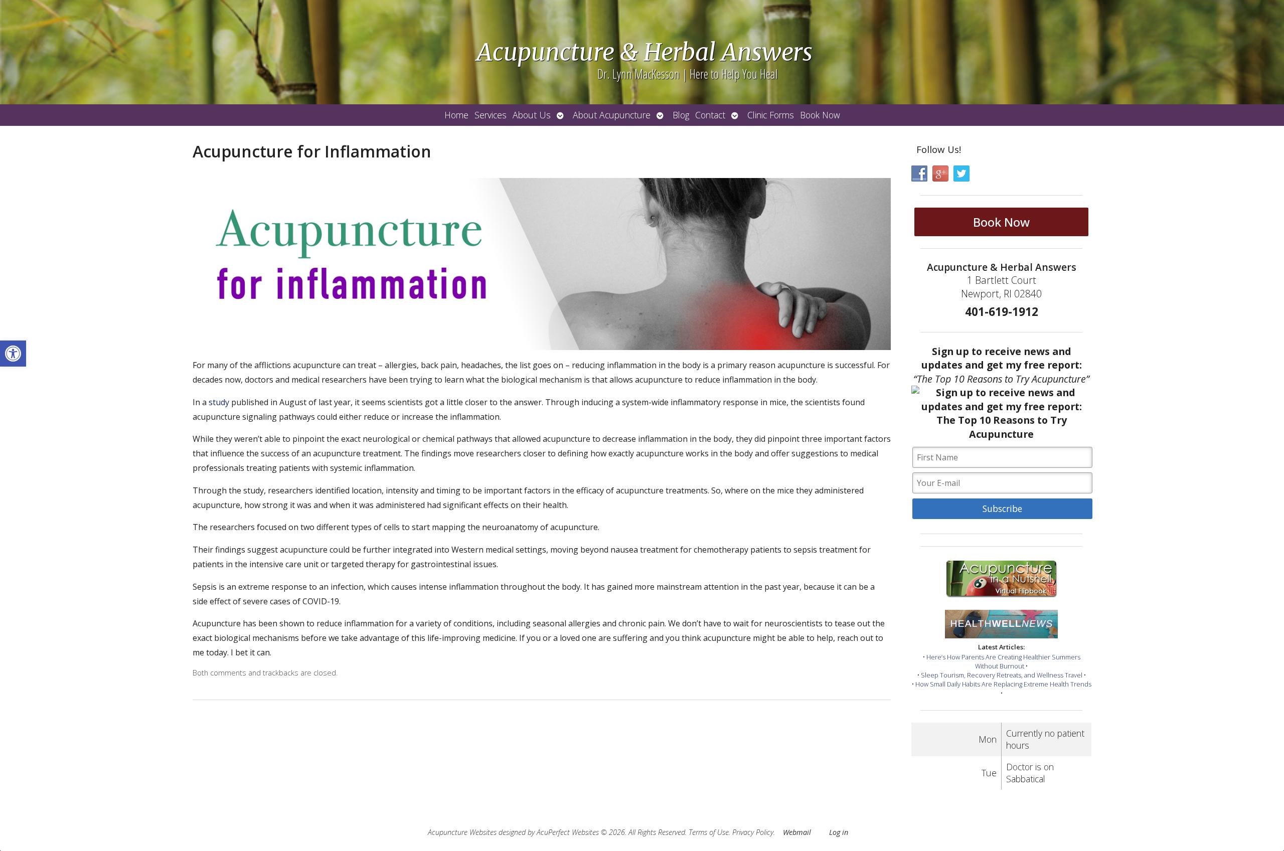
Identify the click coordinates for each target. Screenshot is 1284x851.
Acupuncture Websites (462, 832)
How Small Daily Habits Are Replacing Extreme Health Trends (1003, 684)
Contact (710, 115)
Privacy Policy (752, 832)
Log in (838, 832)
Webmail (797, 832)
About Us (532, 115)
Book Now (820, 115)
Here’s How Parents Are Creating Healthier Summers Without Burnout (1003, 661)
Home (456, 115)
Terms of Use (709, 832)
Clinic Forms (770, 115)
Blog (681, 115)
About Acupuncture (612, 115)
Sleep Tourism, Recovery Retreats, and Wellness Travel (1001, 674)
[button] (13, 354)
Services (490, 115)
